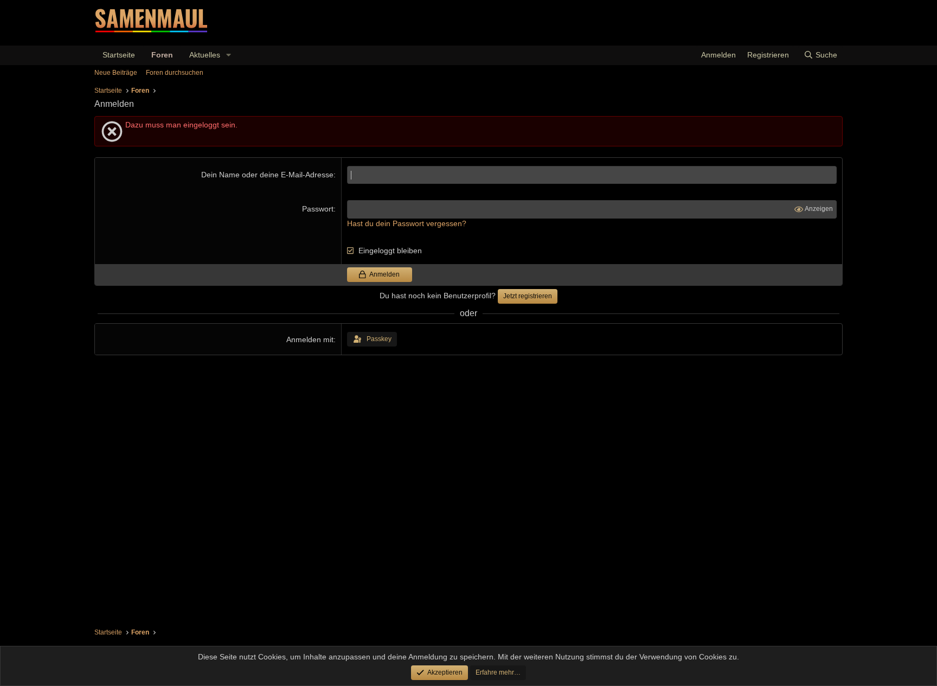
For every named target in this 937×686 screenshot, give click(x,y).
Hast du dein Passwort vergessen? (406, 223)
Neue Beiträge (115, 72)
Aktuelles (204, 54)
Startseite (118, 54)
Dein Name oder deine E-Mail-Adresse (267, 174)
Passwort (317, 208)
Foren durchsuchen (174, 72)
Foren (162, 54)
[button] (228, 55)
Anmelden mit (309, 339)
